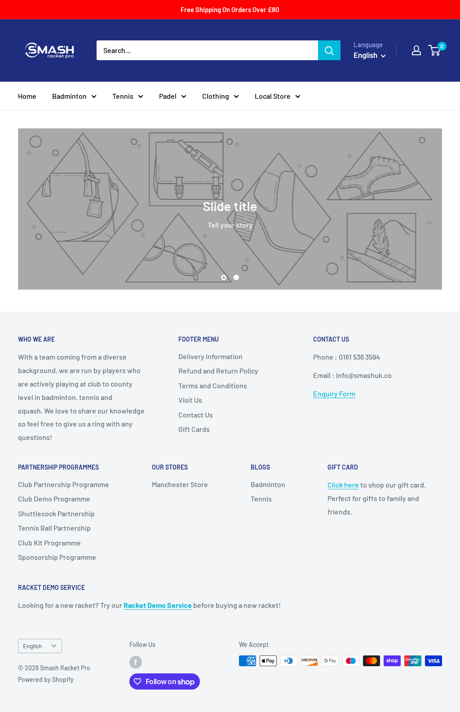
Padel (168, 96)
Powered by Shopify (46, 679)
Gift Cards (194, 429)
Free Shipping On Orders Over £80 (230, 9)
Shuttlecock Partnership (56, 513)
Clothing (215, 96)
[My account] (416, 50)
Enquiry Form (334, 393)
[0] (434, 50)
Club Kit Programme (49, 542)
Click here (343, 484)
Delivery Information (210, 356)
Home (27, 96)
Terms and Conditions (212, 385)
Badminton (69, 96)
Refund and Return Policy (218, 370)
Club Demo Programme (54, 498)
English (32, 646)
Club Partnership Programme (63, 484)
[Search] (329, 50)
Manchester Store (180, 484)
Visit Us (190, 400)
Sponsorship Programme (57, 557)
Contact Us (195, 414)
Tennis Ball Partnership (54, 527)
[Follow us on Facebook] (135, 661)
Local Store (273, 96)
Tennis (122, 96)
